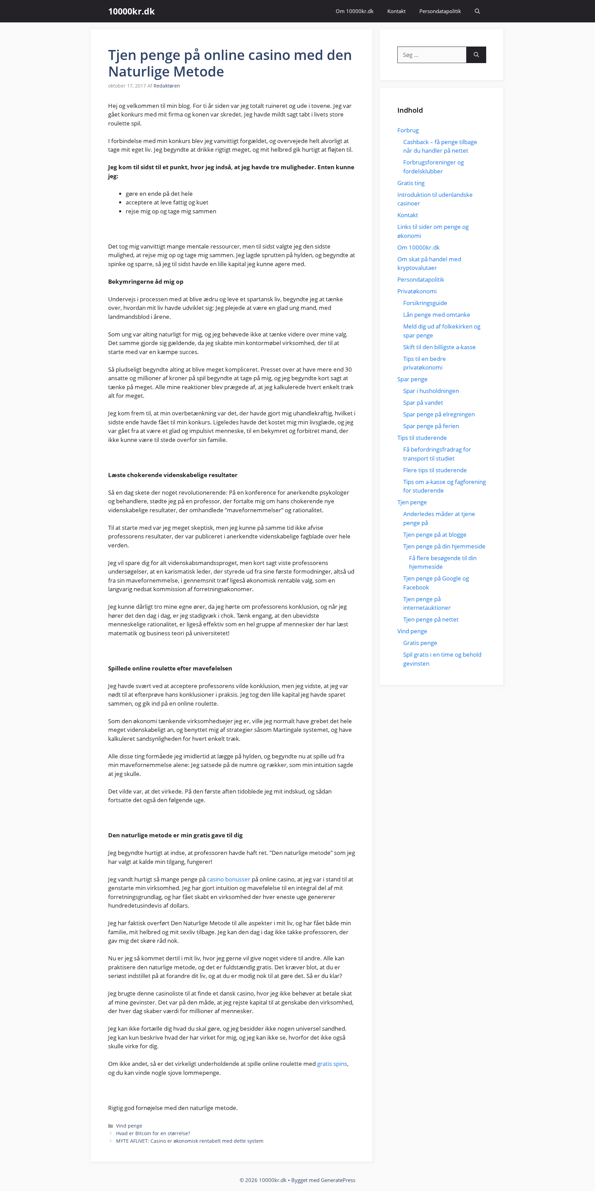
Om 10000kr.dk (355, 11)
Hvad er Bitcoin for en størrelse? (153, 1133)
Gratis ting (411, 183)
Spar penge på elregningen (439, 414)
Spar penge (412, 379)
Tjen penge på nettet (431, 619)
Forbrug (408, 130)
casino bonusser (228, 879)
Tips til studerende (422, 438)
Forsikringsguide (425, 303)
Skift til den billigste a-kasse (439, 347)
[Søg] (476, 55)
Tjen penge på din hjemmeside (444, 546)
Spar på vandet (423, 402)
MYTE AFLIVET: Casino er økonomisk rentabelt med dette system (189, 1141)
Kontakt (396, 11)
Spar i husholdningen (431, 391)
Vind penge (129, 1125)
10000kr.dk (131, 11)
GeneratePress (338, 1180)
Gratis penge (420, 643)
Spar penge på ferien (431, 426)
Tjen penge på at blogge (435, 534)
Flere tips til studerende (435, 470)
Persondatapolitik (440, 11)
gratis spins (332, 1064)
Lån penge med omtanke (436, 315)
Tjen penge (412, 502)
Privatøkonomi (417, 291)
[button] (477, 11)
